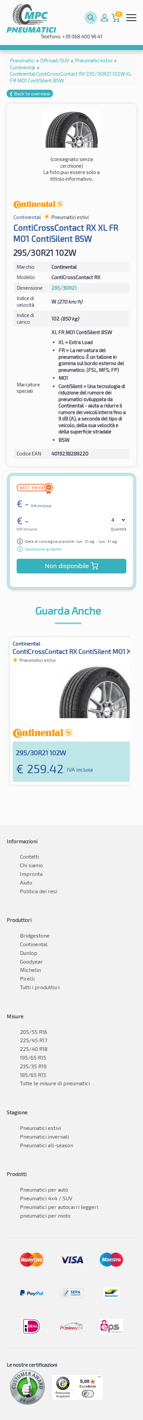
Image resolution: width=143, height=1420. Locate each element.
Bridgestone (35, 935)
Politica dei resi (38, 891)
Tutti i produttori (40, 987)
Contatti (29, 856)
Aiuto (26, 882)
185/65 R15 (33, 1075)
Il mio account (104, 17)
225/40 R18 (34, 1049)
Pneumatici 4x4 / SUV (46, 1198)
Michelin (30, 970)
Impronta (31, 874)
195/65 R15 (33, 1057)
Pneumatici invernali (44, 1136)
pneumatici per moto (45, 1215)
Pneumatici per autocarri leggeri (59, 1207)
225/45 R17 (33, 1040)
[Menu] (99, 1378)
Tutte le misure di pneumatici (55, 1083)
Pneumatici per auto (44, 1189)
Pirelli (27, 978)
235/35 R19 (33, 1066)
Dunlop (28, 953)
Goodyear (31, 961)
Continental (34, 944)
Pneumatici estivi (40, 1128)
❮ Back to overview (29, 93)
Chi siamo (31, 865)
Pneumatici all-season (46, 1145)
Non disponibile (67, 565)
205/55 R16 (33, 1032)
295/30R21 (64, 288)
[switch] (88, 1393)
